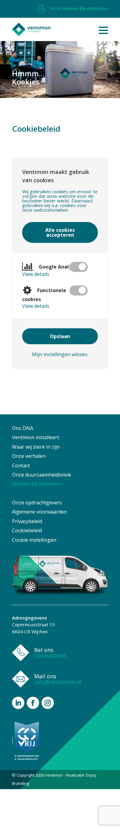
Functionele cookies (44, 295)
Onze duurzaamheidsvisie (41, 474)
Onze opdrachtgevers (37, 502)
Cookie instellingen (34, 540)
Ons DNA (22, 428)
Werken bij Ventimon (36, 483)
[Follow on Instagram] (48, 703)
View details (35, 274)
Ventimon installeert (35, 437)
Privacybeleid (27, 521)
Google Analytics (59, 266)
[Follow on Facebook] (33, 703)
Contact (21, 465)
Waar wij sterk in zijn (36, 446)
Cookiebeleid (27, 530)
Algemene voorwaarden (39, 511)
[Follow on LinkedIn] (18, 703)
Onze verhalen (29, 456)
